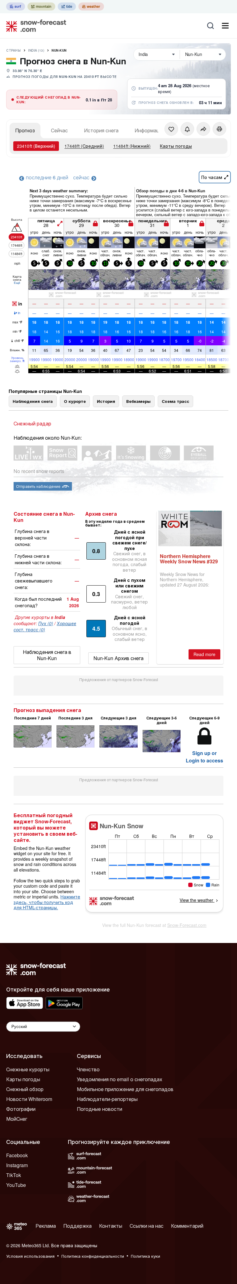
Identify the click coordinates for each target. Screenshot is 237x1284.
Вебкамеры (138, 401)
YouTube (16, 1184)
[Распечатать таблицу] (219, 129)
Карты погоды (176, 146)
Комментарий (187, 1225)
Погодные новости (99, 1108)
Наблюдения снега (33, 401)
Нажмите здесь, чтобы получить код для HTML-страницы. (47, 902)
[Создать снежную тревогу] (187, 129)
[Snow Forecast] (34, 25)
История (106, 401)
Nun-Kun (59, 50)
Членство (88, 1069)
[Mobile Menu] (225, 25)
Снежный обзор (25, 1089)
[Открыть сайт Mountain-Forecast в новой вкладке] (41, 6)
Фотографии (20, 1108)
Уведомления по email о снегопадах (119, 1079)
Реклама (45, 1225)
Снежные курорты (27, 1069)
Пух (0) (45, 623)
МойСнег (16, 1118)
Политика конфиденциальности (92, 1256)
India (36, 50)
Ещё (17, 282)
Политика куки (145, 1256)
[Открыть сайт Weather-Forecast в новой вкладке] (91, 6)
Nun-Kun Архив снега (118, 658)
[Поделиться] (203, 129)
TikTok (13, 1175)
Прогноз (25, 130)
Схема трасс (175, 401)
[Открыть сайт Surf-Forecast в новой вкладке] (15, 6)
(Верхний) (36, 146)
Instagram (17, 1165)
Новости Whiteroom (29, 1099)
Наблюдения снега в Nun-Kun (47, 655)
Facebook (17, 1155)
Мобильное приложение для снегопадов (125, 1089)
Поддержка (77, 1225)
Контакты (110, 1225)
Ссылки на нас (147, 1225)
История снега (101, 130)
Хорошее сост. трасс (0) (45, 626)
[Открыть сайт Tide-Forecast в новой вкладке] (67, 6)
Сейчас (59, 130)
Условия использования (30, 1256)
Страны (13, 50)
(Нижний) (132, 146)
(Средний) (84, 146)
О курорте (75, 401)
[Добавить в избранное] (171, 129)
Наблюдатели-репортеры (107, 1099)
